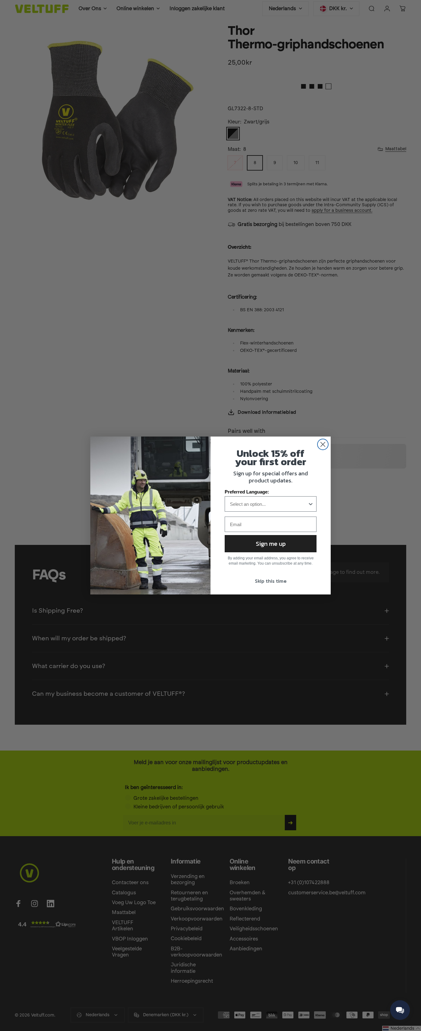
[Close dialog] (322, 444)
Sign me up (271, 543)
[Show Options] (311, 504)
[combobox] (269, 504)
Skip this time (271, 581)
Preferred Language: (247, 491)
